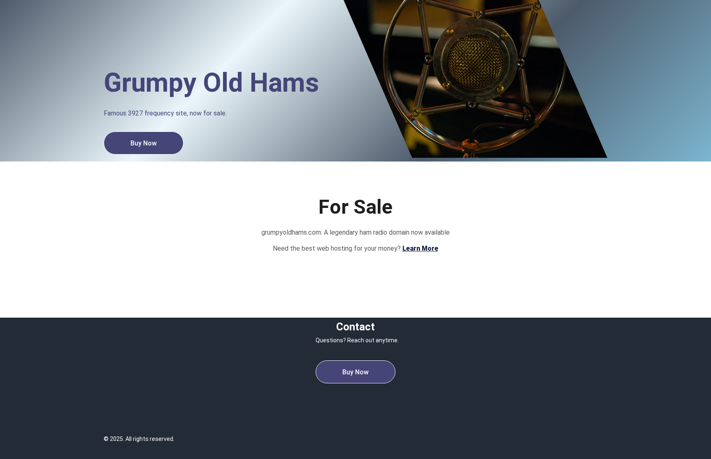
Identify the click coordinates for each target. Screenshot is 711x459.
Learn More (420, 248)
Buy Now (143, 143)
